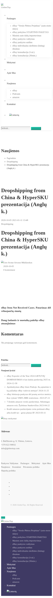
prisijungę (9, 343)
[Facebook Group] (12, 494)
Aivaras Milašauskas (23, 262)
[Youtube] (12, 490)
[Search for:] (16, 128)
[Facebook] (12, 482)
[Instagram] (12, 486)
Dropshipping (12, 162)
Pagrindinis (11, 158)
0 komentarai (9, 270)
